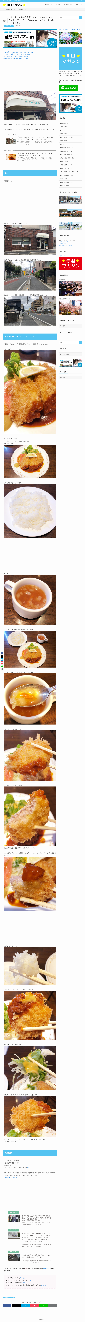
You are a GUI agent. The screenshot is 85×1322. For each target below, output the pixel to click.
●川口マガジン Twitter (65, 242)
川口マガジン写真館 (66, 168)
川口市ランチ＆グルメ (67, 182)
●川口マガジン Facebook (65, 245)
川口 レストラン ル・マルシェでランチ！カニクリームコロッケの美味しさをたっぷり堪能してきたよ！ (35, 154)
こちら (29, 1168)
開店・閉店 (64, 178)
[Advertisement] (30, 74)
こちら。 (22, 1278)
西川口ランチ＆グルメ (67, 154)
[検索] (81, 1)
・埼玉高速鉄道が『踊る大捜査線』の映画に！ (17, 56)
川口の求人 (64, 133)
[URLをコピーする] (52, 1305)
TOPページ (46, 1268)
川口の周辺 (64, 140)
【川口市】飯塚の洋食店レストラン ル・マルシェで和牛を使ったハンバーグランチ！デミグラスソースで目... (35, 138)
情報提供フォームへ (11, 1177)
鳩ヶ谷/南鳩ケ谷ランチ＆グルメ (69, 171)
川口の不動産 (64, 123)
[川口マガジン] (14, 4)
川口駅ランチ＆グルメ (9, 25)
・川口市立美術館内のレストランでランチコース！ (18, 52)
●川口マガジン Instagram (65, 244)
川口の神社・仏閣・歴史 (67, 158)
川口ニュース (64, 161)
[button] (7, 1305)
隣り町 (63, 144)
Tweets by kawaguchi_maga (66, 337)
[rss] (79, 1)
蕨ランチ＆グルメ (65, 185)
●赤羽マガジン (63, 256)
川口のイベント (65, 126)
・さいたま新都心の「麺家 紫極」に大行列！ (16, 58)
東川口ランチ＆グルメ (67, 175)
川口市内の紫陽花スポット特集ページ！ (69, 29)
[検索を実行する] (80, 17)
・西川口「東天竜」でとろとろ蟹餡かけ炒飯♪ (16, 54)
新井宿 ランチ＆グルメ (67, 137)
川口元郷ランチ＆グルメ (67, 165)
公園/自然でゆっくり (66, 151)
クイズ (63, 130)
